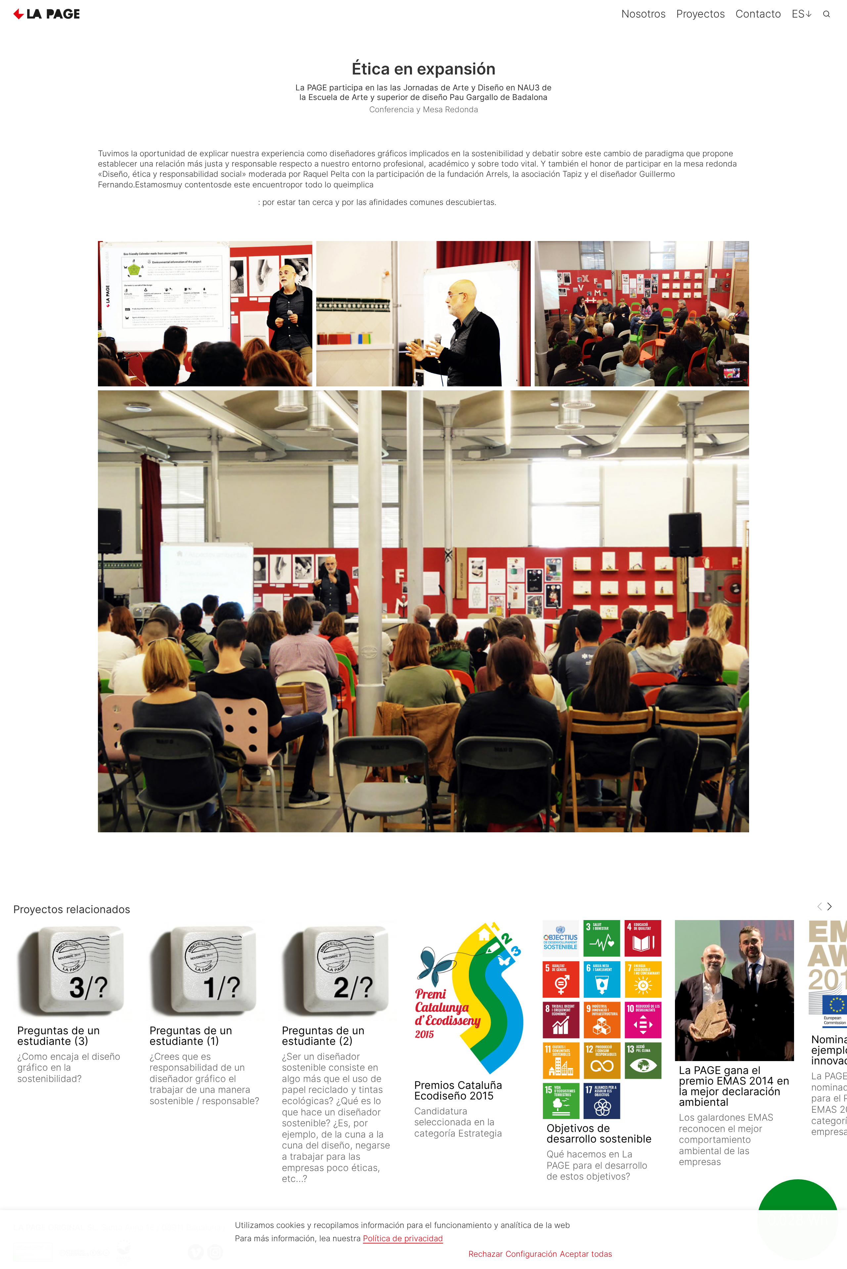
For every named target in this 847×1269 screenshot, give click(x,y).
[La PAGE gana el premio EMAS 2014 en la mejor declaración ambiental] (734, 990)
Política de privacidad (403, 1238)
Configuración (531, 1254)
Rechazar (485, 1254)
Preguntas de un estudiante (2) (323, 1036)
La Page (46, 14)
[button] (829, 906)
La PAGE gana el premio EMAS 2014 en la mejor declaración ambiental (734, 1086)
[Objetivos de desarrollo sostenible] (602, 1019)
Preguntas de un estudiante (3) (58, 1036)
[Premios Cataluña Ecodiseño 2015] (469, 998)
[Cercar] (826, 14)
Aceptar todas (586, 1254)
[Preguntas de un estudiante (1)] (205, 970)
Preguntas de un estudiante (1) (191, 1036)
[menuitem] (802, 14)
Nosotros (643, 13)
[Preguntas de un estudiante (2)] (337, 970)
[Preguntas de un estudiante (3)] (72, 970)
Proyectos (700, 13)
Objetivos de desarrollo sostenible (599, 1133)
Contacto (758, 13)
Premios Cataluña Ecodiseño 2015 (458, 1090)
